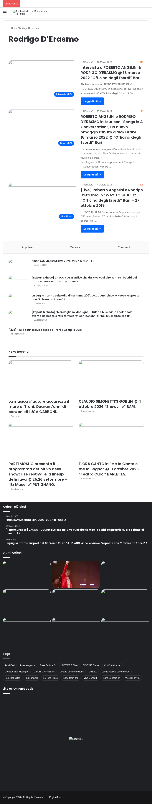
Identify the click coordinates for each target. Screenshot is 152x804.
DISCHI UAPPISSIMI (44, 671)
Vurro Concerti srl (111, 678)
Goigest (93, 671)
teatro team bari (71, 678)
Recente (75, 247)
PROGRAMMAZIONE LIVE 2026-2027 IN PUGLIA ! (63, 261)
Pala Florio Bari (12, 678)
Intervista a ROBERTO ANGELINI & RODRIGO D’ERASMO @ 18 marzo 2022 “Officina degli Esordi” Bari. (111, 72)
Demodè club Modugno (17, 671)
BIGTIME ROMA (70, 665)
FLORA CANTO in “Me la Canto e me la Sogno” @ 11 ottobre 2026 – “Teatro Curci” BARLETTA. (110, 469)
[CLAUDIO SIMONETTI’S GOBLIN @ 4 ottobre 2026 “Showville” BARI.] (111, 378)
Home (13, 28)
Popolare (27, 247)
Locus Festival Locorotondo (116, 671)
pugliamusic (32, 678)
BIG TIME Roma (91, 665)
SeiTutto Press (50, 678)
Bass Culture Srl (48, 665)
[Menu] (4, 14)
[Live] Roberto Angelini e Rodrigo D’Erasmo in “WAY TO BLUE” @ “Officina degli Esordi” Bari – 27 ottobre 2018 (112, 197)
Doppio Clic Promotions (72, 671)
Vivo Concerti (90, 678)
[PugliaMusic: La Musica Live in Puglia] (30, 12)
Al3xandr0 (88, 62)
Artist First (10, 665)
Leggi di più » (92, 101)
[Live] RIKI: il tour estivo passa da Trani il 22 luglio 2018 (45, 330)
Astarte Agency (27, 665)
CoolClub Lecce (112, 665)
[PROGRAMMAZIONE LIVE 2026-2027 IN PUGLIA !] (19, 266)
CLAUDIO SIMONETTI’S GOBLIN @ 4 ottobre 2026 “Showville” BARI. (110, 404)
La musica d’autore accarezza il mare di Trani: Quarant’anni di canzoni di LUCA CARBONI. (39, 406)
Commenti (124, 247)
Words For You (132, 678)
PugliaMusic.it (56, 797)
